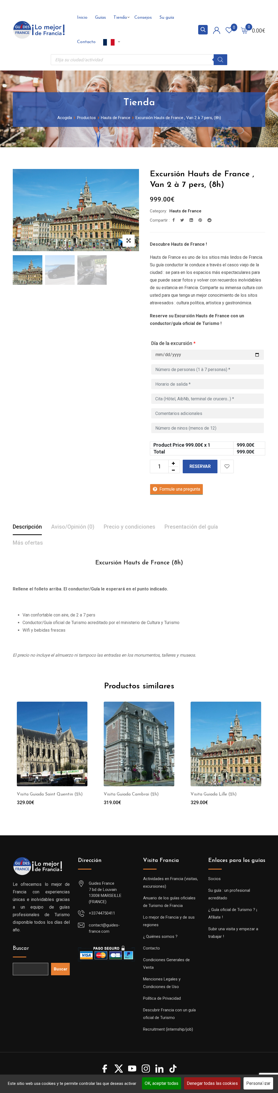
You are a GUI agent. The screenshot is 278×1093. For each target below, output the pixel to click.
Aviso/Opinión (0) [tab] (72, 526)
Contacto (86, 42)
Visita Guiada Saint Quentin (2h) (50, 794)
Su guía (166, 17)
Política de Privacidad (162, 998)
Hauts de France (185, 211)
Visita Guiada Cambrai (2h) (131, 794)
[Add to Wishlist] (227, 466)
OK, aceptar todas (161, 1083)
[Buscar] (220, 59)
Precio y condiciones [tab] (129, 526)
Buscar (21, 948)
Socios (214, 878)
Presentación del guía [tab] (191, 526)
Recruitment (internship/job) (168, 1029)
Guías (100, 17)
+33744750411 (102, 913)
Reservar (200, 466)
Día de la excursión (173, 343)
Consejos (143, 17)
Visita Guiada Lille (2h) (214, 794)
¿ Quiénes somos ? (160, 936)
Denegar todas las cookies (212, 1083)
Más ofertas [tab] (28, 542)
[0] (244, 30)
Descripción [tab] (27, 526)
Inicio (82, 17)
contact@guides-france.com (104, 928)
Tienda (120, 17)
